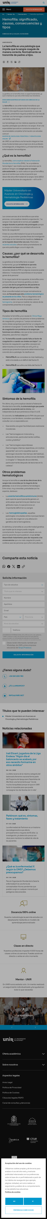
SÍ (32, 1201)
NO (14, 1201)
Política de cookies (12, 1192)
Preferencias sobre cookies (23, 1210)
